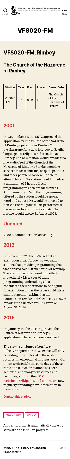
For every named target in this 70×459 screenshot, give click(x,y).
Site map (31, 415)
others (46, 381)
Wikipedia (26, 381)
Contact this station (17, 397)
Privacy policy (13, 415)
